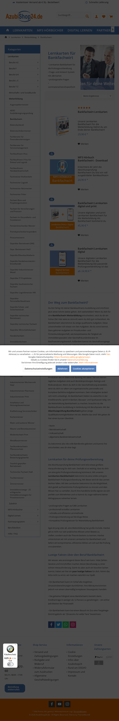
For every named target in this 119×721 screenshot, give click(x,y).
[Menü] (16, 645)
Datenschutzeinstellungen (38, 368)
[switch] (10, 664)
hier (108, 354)
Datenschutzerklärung (77, 359)
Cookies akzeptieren (83, 368)
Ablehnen (62, 368)
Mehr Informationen (88, 362)
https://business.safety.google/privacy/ (72, 357)
